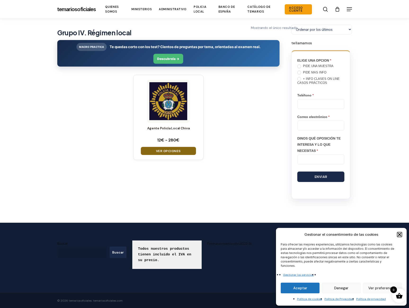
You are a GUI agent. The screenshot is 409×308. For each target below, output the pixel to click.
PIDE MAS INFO (314, 72)
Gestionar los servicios (298, 275)
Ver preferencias (382, 288)
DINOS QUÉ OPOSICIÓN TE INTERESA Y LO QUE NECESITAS (319, 144)
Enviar (321, 177)
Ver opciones (168, 151)
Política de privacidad (371, 299)
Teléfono (305, 95)
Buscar (62, 243)
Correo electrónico (313, 117)
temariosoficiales (76, 9)
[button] (399, 234)
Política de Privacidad (339, 299)
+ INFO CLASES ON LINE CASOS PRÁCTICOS (318, 81)
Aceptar (300, 288)
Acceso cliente (296, 9)
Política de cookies (309, 299)
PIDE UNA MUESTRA (317, 66)
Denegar (341, 288)
